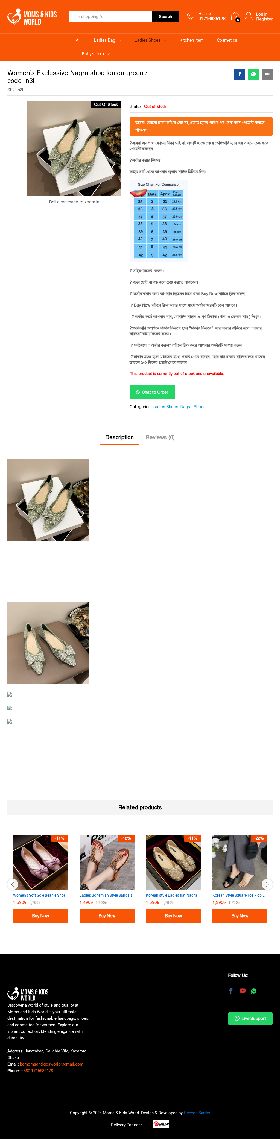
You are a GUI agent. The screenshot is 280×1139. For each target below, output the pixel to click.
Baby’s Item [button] (93, 54)
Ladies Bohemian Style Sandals (106, 871)
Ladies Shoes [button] (148, 40)
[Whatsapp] (253, 968)
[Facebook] (231, 968)
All (78, 40)
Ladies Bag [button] (104, 40)
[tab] (119, 416)
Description (119, 414)
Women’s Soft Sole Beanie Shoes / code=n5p (50, 871)
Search (165, 16)
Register (264, 19)
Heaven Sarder (197, 1089)
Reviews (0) (160, 414)
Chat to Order (155, 368)
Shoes (200, 382)
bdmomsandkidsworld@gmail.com (51, 1040)
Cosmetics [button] (227, 40)
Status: (136, 106)
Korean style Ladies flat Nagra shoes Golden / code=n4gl (194, 871)
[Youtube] (242, 968)
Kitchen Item (192, 40)
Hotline (205, 14)
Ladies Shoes (165, 382)
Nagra (185, 382)
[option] (40, 860)
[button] (152, 368)
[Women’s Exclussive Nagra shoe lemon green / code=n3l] (239, 74)
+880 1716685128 (37, 1047)
